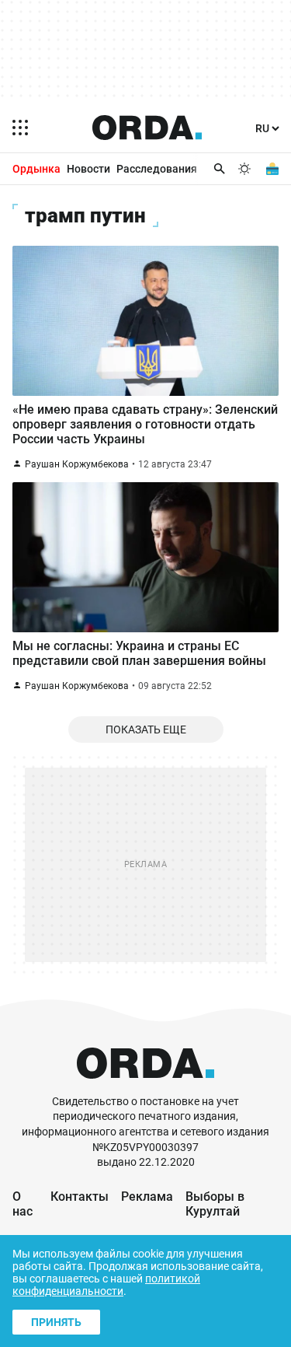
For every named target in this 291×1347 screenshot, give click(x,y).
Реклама (147, 1196)
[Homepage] (147, 127)
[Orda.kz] (145, 1086)
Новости (88, 169)
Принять (56, 1322)
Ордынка (36, 169)
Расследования (156, 169)
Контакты (79, 1196)
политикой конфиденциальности (106, 1284)
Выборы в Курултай (214, 1204)
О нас (22, 1204)
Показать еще (146, 729)
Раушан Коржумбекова (77, 464)
